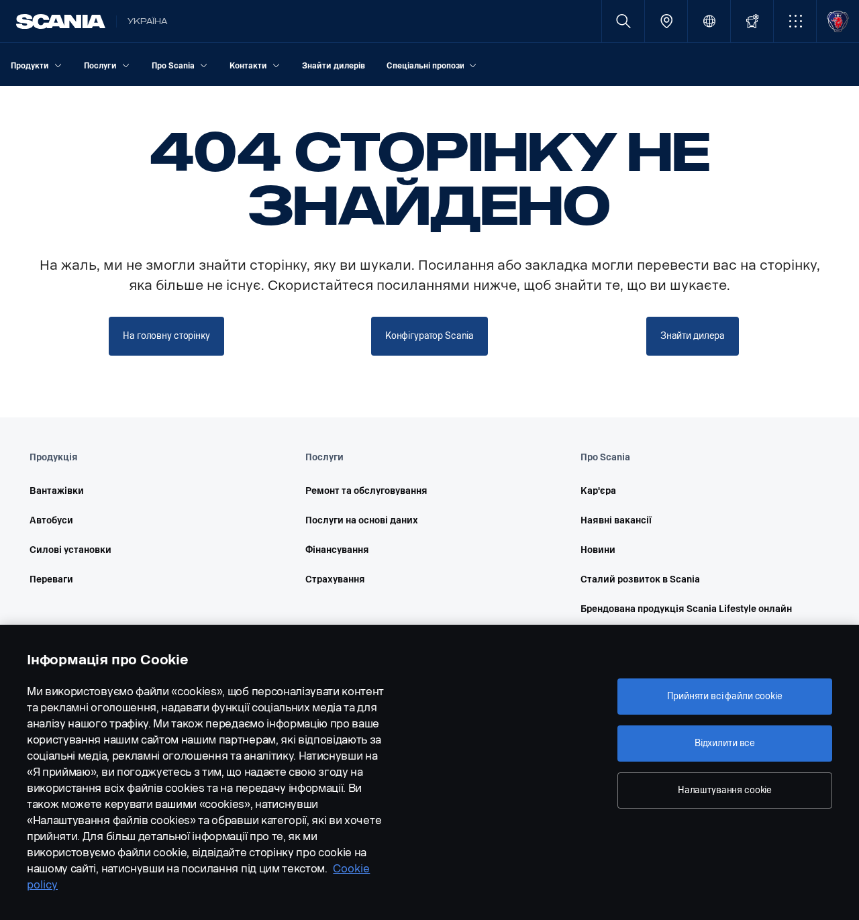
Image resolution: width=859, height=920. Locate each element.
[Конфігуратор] (752, 21)
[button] (795, 21)
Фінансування (337, 550)
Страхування (335, 579)
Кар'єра (598, 491)
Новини (597, 550)
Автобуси (51, 520)
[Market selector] (709, 21)
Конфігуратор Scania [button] (429, 336)
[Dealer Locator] (666, 21)
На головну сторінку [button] (166, 336)
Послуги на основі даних (361, 520)
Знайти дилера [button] (692, 336)
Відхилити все (725, 743)
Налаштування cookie (725, 790)
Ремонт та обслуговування (366, 491)
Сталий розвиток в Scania (640, 579)
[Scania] (60, 21)
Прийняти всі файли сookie (724, 696)
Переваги (51, 579)
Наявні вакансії (616, 520)
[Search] (623, 21)
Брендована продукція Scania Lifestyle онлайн (686, 609)
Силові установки (70, 550)
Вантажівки (57, 491)
